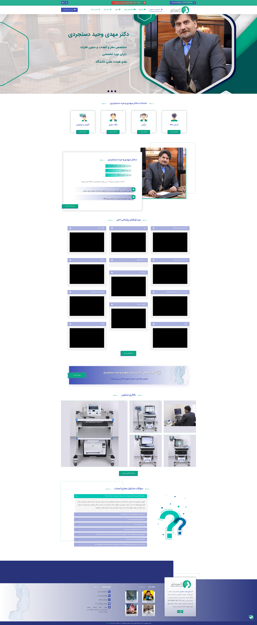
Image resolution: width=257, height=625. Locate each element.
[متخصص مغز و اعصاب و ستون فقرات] (182, 10)
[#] (181, 611)
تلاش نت (108, 623)
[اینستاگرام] (66, 2)
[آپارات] (62, 2)
